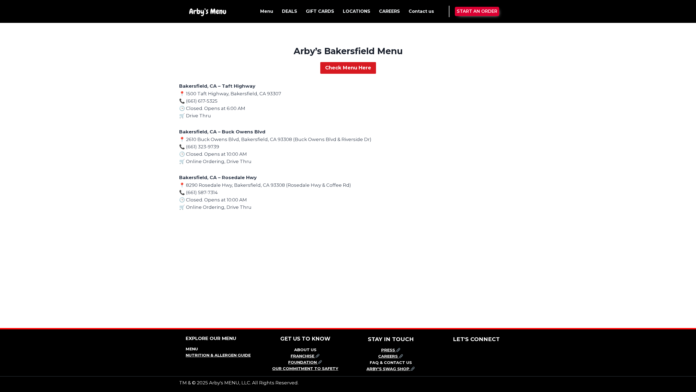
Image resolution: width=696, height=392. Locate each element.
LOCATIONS (356, 11)
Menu (266, 11)
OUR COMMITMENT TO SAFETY (305, 368)
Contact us (421, 11)
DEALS (289, 11)
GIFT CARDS (320, 11)
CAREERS (389, 11)
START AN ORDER (477, 11)
